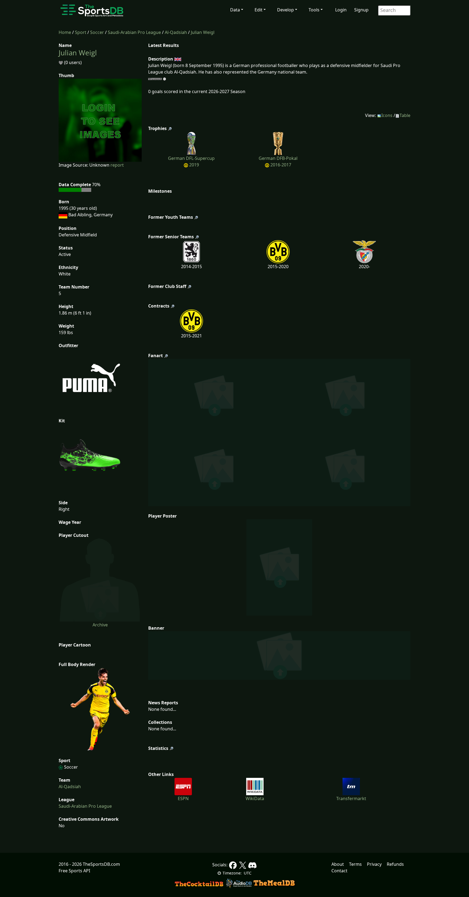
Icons (386, 115)
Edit (258, 10)
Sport (80, 32)
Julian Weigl (202, 32)
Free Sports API (74, 871)
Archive (100, 625)
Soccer (97, 32)
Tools (314, 10)
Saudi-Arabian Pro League (134, 32)
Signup (361, 10)
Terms (355, 864)
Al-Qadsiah (176, 32)
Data (235, 10)
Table (405, 115)
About (337, 864)
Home (65, 32)
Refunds (395, 864)
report (117, 165)
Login (341, 10)
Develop (285, 10)
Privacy (374, 864)
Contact (339, 871)
